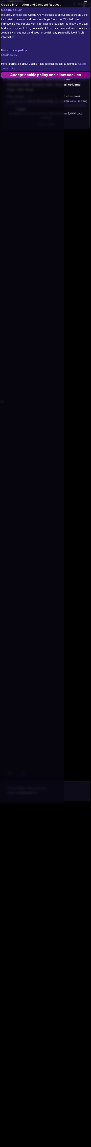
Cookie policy (9, 55)
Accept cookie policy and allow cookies (45, 75)
